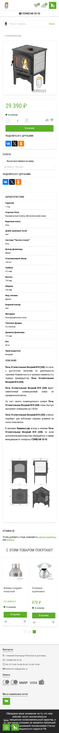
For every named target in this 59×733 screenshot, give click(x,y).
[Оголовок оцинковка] (44, 570)
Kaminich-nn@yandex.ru (16, 669)
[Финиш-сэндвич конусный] (15, 570)
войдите (10, 539)
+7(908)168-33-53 (30, 13)
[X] (15, 144)
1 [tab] (24, 631)
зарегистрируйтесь (47, 537)
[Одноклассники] (21, 144)
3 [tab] (34, 631)
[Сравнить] (46, 120)
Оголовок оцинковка (38, 589)
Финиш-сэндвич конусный (13, 589)
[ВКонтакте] (8, 144)
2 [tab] (29, 631)
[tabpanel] (15, 591)
